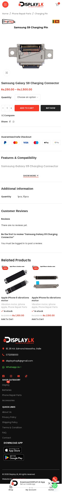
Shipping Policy (10, 422)
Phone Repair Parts (21, 13)
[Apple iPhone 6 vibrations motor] (15, 280)
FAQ (4, 432)
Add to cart (27, 108)
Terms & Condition (12, 427)
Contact (6, 437)
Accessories (8, 400)
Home (5, 13)
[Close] (49, 483)
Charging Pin (41, 13)
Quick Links (8, 406)
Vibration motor (9, 304)
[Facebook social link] (10, 122)
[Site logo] (31, 4)
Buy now (50, 108)
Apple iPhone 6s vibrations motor (46, 299)
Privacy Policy (9, 417)
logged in (20, 243)
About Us (6, 412)
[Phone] (54, 479)
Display (6, 384)
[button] (7, 319)
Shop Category (11, 379)
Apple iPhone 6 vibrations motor (15, 299)
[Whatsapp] (54, 485)
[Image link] (18, 340)
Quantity (6, 97)
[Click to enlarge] (6, 72)
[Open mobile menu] (5, 4)
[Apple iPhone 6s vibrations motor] (46, 280)
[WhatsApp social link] (13, 122)
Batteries (6, 390)
